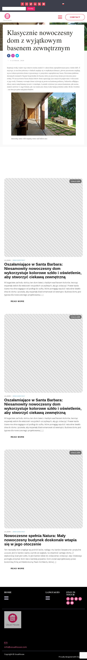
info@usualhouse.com (15, 647)
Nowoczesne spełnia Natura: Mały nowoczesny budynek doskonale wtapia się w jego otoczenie (40, 540)
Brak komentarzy (19, 260)
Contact (75, 17)
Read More (17, 301)
